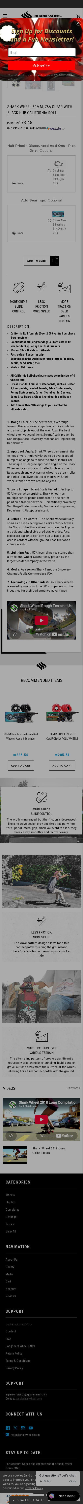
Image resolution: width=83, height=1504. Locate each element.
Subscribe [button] (41, 65)
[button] (78, 22)
